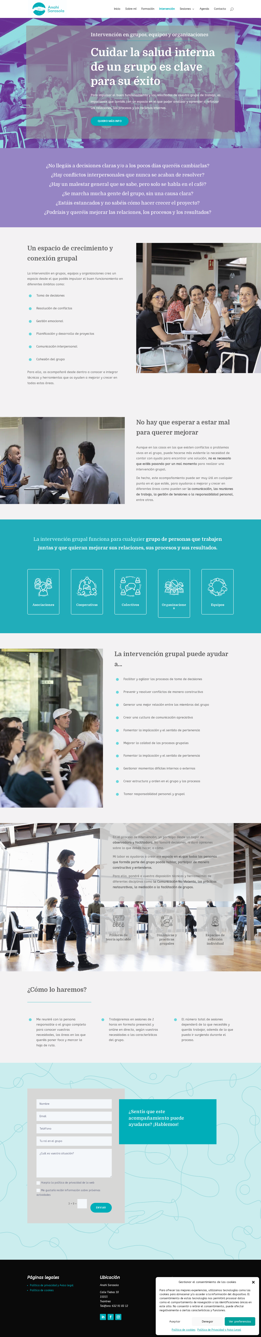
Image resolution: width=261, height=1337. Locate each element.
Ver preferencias (240, 1321)
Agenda (204, 9)
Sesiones (185, 9)
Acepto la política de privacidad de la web (67, 1182)
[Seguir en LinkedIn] (103, 1317)
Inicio (117, 9)
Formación (147, 9)
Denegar (207, 1321)
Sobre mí (130, 9)
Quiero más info (110, 121)
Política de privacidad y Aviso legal (52, 1285)
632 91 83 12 (120, 1306)
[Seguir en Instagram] (118, 1317)
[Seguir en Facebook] (111, 1317)
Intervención (167, 9)
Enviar (101, 1207)
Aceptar (174, 1321)
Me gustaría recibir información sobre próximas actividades (68, 1193)
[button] (253, 1282)
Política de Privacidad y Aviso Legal (219, 1329)
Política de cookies (183, 1329)
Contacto (220, 9)
